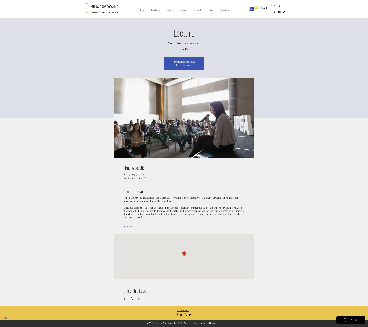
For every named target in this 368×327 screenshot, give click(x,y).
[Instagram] (185, 314)
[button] (251, 8)
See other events (184, 65)
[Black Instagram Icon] (279, 12)
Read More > (130, 226)
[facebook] (270, 12)
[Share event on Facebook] (124, 298)
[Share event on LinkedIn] (139, 298)
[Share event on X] (132, 298)
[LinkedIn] (275, 12)
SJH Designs (185, 323)
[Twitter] (283, 12)
